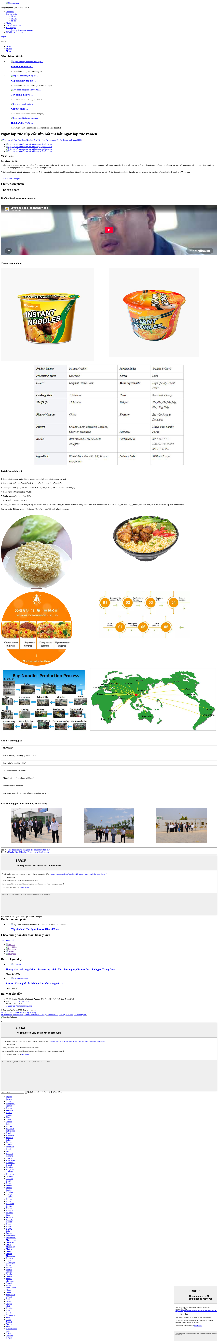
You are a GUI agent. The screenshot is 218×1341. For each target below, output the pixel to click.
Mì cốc (14, 18)
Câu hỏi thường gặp (14, 25)
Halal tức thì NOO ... (22, 123)
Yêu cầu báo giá (7, 940)
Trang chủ (10, 12)
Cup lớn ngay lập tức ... (23, 80)
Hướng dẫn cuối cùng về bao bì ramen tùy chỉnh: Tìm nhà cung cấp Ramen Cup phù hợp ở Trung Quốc (60, 969)
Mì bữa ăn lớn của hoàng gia (35, 1015)
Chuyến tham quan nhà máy (22, 30)
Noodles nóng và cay (56, 1015)
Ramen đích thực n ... (22, 66)
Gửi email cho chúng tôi (10, 178)
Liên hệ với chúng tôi (14, 32)
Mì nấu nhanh (6, 1015)
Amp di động (30, 1012)
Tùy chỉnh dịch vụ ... (22, 94)
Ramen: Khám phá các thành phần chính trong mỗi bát (35, 983)
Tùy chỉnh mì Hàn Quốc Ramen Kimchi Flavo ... (36, 929)
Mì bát (13, 21)
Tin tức (9, 23)
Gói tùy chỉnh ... (19, 108)
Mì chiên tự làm (80, 1015)
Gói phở (69, 1015)
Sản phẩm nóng (7, 1012)
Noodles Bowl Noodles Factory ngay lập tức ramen (28, 852)
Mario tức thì (18, 1015)
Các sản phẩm (11, 14)
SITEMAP (19, 1012)
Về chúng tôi (11, 28)
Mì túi (13, 16)
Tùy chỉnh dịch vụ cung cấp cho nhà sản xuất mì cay (29, 850)
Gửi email (5, 1019)
